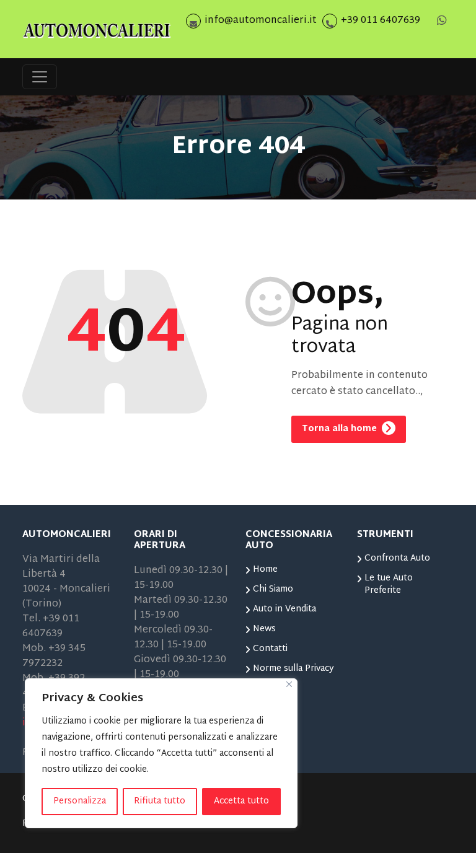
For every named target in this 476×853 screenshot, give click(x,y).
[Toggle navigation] (39, 76)
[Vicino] (289, 684)
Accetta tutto (241, 801)
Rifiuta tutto (159, 801)
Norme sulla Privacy (293, 668)
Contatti (270, 649)
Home (265, 569)
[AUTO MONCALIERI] (96, 29)
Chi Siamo (273, 589)
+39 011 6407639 (380, 21)
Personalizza (79, 801)
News (264, 629)
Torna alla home (340, 429)
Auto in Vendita (284, 609)
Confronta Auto (397, 558)
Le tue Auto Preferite (388, 584)
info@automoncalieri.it (261, 21)
